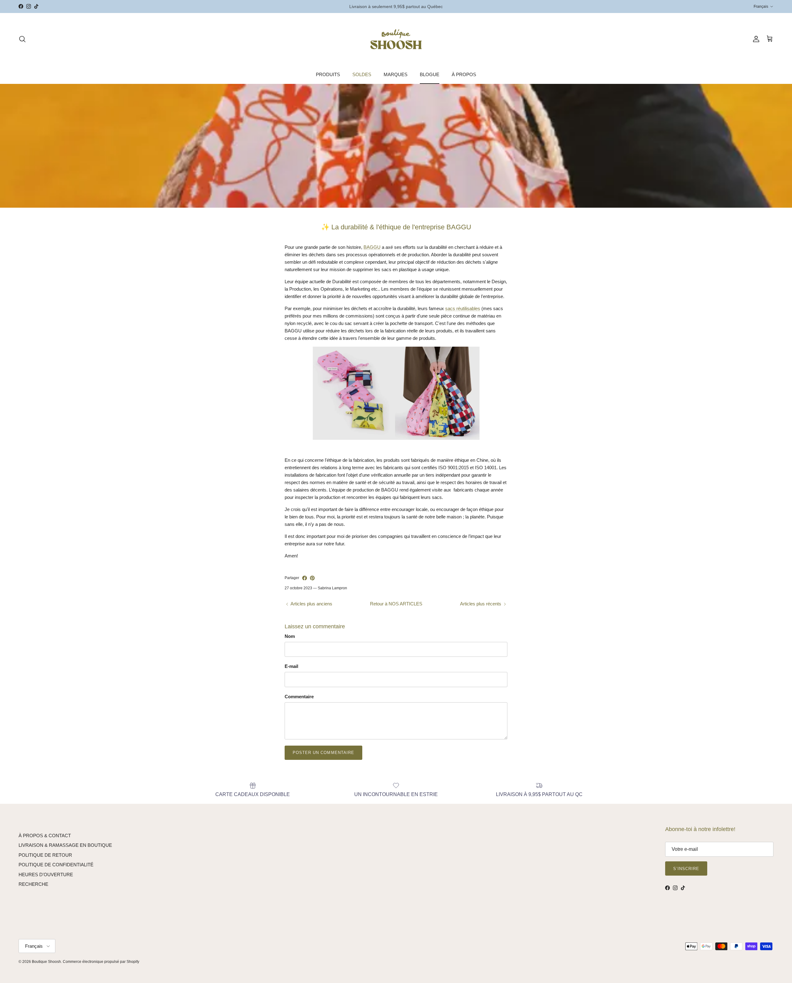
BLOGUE (429, 74)
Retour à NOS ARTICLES (396, 603)
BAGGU (372, 247)
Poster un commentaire (323, 752)
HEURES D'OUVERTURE (46, 874)
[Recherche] (22, 39)
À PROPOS (464, 74)
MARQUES (395, 74)
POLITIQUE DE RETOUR (45, 855)
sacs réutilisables (462, 308)
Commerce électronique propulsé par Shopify (101, 961)
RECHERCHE (33, 884)
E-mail (291, 666)
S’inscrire (686, 868)
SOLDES (361, 74)
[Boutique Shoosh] (396, 39)
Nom (290, 636)
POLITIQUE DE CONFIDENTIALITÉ (56, 864)
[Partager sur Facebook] (304, 578)
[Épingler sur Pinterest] (312, 578)
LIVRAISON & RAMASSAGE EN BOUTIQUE (65, 845)
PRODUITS (328, 74)
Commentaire (299, 696)
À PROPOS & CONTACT (45, 835)
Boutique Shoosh (46, 961)
